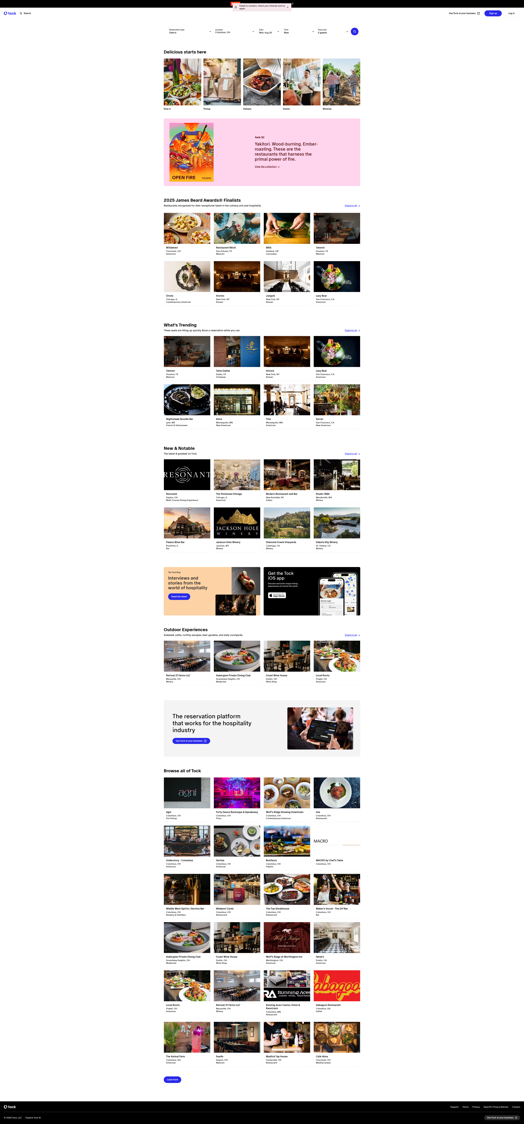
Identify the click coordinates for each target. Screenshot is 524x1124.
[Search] (354, 31)
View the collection (266, 166)
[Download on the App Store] (287, 595)
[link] (187, 235)
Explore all (351, 205)
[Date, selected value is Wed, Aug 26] (278, 32)
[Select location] (253, 32)
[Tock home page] (10, 13)
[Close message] (288, 7)
